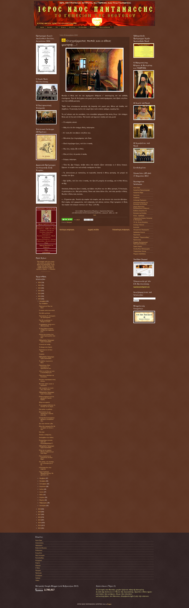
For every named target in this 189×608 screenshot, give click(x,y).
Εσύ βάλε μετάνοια (44, 313)
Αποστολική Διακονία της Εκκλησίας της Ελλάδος (140, 203)
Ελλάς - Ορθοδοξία (138, 215)
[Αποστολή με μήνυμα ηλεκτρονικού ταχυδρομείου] (85, 220)
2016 (39, 517)
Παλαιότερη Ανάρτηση (120, 230)
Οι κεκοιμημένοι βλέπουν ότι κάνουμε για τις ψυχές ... (47, 405)
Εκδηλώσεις (38, 550)
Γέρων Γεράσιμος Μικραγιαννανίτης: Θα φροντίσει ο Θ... (46, 473)
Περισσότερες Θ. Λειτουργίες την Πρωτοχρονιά (47, 316)
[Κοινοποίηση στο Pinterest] (92, 220)
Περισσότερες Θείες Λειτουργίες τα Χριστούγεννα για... (45, 367)
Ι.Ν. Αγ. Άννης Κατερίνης (140, 222)
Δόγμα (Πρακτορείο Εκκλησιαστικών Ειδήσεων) (141, 207)
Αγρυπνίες (136, 195)
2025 (39, 285)
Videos (37, 580)
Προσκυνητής (137, 240)
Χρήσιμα (37, 578)
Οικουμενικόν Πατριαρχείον (141, 229)
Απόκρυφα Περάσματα (139, 200)
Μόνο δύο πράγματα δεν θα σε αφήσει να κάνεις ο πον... (47, 428)
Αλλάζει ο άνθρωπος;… (46, 434)
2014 (39, 522)
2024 (39, 288)
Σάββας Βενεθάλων (50, 228)
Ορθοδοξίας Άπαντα (139, 232)
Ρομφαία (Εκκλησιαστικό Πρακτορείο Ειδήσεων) (140, 243)
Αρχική (42, 27)
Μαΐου (41, 494)
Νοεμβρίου (42, 478)
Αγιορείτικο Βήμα (138, 192)
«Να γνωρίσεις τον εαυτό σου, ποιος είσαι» (46, 388)
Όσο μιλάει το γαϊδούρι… (46, 409)
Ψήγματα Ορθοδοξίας (139, 254)
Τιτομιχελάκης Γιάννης (139, 251)
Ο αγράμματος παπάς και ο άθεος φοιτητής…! (47, 325)
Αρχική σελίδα (93, 230)
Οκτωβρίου (42, 481)
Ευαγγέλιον (72, 27)
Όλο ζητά (41, 432)
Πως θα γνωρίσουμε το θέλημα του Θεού (45, 320)
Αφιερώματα (38, 545)
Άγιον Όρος (136, 187)
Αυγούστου (42, 486)
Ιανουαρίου (42, 505)
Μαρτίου (42, 500)
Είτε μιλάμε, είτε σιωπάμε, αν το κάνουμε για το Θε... (46, 463)
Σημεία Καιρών (137, 246)
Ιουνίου (41, 492)
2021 (39, 296)
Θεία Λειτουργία (39, 555)
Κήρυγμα (38, 565)
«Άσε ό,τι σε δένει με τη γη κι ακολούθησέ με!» (46, 371)
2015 (39, 520)
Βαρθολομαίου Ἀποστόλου (44, 227)
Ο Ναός (37, 568)
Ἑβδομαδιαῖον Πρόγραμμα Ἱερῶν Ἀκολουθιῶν (46, 340)
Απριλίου (42, 497)
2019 (39, 509)
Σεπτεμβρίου (43, 484)
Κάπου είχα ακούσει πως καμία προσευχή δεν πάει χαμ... (47, 336)
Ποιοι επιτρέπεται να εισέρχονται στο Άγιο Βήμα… (45, 457)
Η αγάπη (41, 354)
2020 (39, 299)
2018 (39, 512)
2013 (39, 525)
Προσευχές (38, 573)
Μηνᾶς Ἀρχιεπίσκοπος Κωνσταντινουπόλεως (46, 237)
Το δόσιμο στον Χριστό (45, 347)
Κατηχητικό (38, 560)
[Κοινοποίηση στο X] (88, 220)
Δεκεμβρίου (42, 301)
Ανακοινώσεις (39, 543)
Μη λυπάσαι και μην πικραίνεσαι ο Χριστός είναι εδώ (46, 413)
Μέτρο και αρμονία (44, 402)
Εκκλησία (49, 27)
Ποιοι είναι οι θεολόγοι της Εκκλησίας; (46, 376)
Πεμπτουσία (136, 234)
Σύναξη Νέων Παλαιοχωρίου (45, 271)
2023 (39, 290)
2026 (39, 282)
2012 (39, 528)
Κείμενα (63, 27)
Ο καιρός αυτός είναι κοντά (47, 310)
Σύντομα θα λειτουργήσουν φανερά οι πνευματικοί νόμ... (47, 419)
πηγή (94, 215)
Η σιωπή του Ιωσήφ (44, 344)
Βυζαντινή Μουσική (105, 27)
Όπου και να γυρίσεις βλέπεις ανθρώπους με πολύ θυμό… (46, 451)
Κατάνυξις (136, 227)
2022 (39, 293)
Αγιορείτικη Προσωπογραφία (141, 190)
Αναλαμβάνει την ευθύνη (46, 437)
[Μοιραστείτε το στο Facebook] (90, 220)
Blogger (109, 604)
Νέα (57, 27)
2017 (39, 514)
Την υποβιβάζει (43, 303)
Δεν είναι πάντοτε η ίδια (46, 423)
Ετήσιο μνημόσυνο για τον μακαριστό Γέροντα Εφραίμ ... (46, 398)
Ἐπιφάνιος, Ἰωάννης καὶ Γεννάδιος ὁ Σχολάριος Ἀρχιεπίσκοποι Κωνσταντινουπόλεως (45, 233)
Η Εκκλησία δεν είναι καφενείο (45, 468)
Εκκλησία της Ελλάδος (139, 213)
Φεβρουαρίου (43, 503)
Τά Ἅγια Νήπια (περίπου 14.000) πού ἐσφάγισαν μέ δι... (46, 330)
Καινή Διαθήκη (83, 27)
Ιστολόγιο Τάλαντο (138, 225)
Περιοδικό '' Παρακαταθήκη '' (141, 237)
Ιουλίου (41, 489)
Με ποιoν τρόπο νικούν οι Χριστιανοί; (46, 384)
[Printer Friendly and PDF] (67, 219)
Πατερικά (69, 222)
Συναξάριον (93, 27)
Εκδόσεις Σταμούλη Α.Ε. (140, 210)
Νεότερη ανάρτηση (67, 230)
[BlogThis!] (87, 220)
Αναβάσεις (136, 197)
